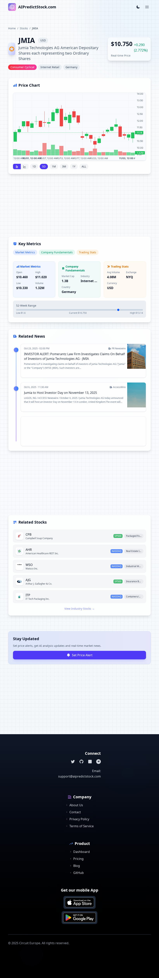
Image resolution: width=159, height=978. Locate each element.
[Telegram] (98, 761)
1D (34, 166)
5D (44, 166)
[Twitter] (73, 761)
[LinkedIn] (90, 761)
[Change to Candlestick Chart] (17, 166)
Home (12, 28)
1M (54, 166)
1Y (73, 166)
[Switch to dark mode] (138, 6)
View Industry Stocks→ (79, 608)
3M (64, 166)
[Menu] (147, 7)
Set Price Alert (82, 655)
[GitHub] (81, 761)
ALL (84, 166)
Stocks (24, 28)
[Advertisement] (79, 207)
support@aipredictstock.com (79, 776)
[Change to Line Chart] (25, 166)
